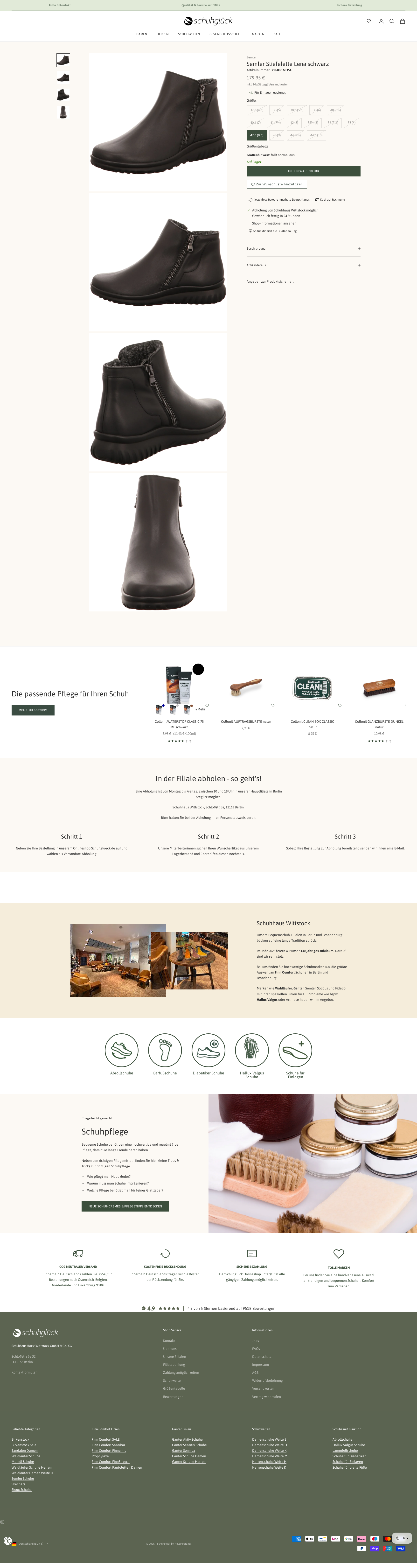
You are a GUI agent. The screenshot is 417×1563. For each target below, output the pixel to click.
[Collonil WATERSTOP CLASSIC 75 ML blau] (159, 709)
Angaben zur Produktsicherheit (270, 281)
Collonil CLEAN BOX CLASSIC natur (312, 724)
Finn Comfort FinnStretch (111, 1462)
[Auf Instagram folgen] (2, 1522)
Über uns (170, 1349)
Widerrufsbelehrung (267, 1380)
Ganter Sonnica (183, 1450)
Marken (258, 34)
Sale (277, 34)
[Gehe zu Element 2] (63, 77)
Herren (162, 34)
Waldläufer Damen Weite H (32, 1473)
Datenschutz (261, 1357)
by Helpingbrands (181, 1543)
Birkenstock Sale (24, 1445)
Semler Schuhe (23, 1478)
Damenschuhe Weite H (269, 1445)
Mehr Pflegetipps (33, 710)
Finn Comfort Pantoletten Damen (117, 1467)
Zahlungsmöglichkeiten (181, 1372)
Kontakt (169, 1341)
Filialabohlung (174, 1365)
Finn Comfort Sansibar (108, 1445)
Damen (141, 34)
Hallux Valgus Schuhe (349, 1445)
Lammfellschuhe (345, 1450)
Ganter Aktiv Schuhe (187, 1439)
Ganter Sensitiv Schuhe (189, 1445)
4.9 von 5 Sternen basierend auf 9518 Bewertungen (231, 1308)
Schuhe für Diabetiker (349, 1456)
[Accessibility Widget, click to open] (7, 1540)
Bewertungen (173, 1397)
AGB (255, 1372)
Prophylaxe (100, 1456)
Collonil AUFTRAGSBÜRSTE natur (246, 721)
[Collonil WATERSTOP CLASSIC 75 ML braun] (187, 709)
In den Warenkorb (303, 171)
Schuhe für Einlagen (348, 1462)
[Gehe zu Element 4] (63, 112)
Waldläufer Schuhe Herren (32, 1467)
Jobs (255, 1341)
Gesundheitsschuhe (225, 34)
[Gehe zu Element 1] (63, 60)
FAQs (256, 1349)
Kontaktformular (24, 1372)
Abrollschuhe (343, 1439)
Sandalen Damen (25, 1450)
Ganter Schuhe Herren (189, 1462)
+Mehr (200, 709)
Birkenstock (20, 1439)
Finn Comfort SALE (106, 1439)
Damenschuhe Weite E (269, 1439)
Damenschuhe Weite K (269, 1450)
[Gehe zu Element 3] (63, 95)
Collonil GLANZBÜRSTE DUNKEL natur (379, 724)
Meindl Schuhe (23, 1462)
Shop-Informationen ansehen (274, 223)
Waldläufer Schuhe (26, 1456)
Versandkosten (278, 84)
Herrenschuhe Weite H (269, 1462)
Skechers (18, 1484)
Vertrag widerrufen (266, 1397)
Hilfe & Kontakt (60, 5)
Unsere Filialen (174, 1357)
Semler (252, 57)
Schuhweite (172, 1380)
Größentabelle (258, 146)
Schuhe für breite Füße (350, 1467)
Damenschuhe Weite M (269, 1456)
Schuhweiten (189, 34)
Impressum (260, 1365)
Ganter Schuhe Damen (189, 1456)
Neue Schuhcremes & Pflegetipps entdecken (125, 1206)
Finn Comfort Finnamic (109, 1450)
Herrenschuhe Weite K (269, 1467)
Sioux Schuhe (22, 1490)
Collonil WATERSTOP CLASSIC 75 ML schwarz (179, 724)
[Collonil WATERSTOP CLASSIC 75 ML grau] (173, 709)
